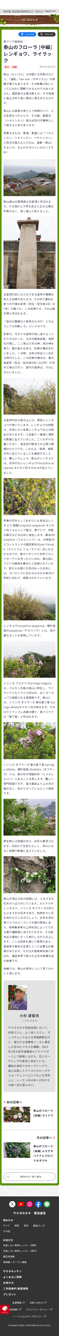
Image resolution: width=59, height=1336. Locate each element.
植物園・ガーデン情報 (15, 1262)
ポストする (49, 34)
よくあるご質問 (12, 1277)
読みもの (39, 11)
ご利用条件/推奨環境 (15, 1288)
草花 (7, 67)
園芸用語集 (9, 1256)
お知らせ (8, 1283)
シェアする (29, 34)
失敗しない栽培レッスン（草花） (20, 1250)
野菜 (17, 1225)
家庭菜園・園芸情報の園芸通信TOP (18, 11)
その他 (6, 1231)
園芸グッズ (39, 1225)
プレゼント (9, 1294)
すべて (6, 1225)
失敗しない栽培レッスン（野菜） (20, 1245)
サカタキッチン (12, 1271)
